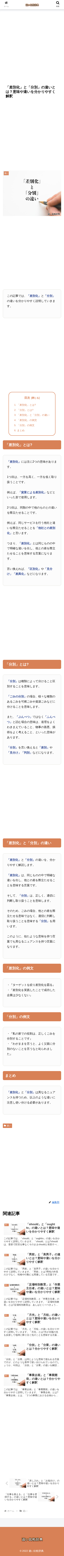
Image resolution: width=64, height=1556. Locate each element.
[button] (57, 893)
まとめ (21, 430)
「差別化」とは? (26, 404)
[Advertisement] (32, 46)
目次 (27, 397)
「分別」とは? (25, 410)
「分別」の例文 (25, 425)
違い (9, 1125)
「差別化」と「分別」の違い (33, 415)
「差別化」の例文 (27, 420)
